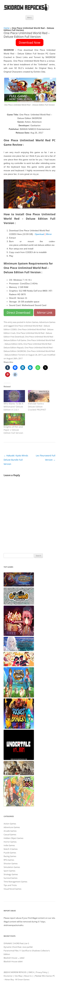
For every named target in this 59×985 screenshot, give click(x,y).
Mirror (49, 234)
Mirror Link (44, 313)
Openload (39, 234)
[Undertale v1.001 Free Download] (19, 759)
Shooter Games (11, 863)
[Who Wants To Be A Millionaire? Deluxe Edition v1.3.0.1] (14, 396)
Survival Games (10, 878)
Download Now (29, 42)
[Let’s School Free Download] (19, 805)
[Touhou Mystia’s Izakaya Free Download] (19, 635)
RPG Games (9, 859)
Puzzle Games (10, 852)
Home (7, 28)
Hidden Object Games (13, 838)
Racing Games (10, 856)
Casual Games (10, 834)
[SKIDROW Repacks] (26, 10)
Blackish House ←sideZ (14, 957)
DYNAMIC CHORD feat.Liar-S (16, 943)
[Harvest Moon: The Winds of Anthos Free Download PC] (19, 696)
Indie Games (9, 845)
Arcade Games (10, 831)
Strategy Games (11, 874)
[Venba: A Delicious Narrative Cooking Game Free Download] (19, 665)
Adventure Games (47, 322)
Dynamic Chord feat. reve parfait (18, 947)
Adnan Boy (9, 979)
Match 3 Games (11, 849)
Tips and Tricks (10, 885)
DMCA (31, 972)
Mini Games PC (48, 976)
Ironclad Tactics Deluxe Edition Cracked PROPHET (37, 406)
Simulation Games (12, 867)
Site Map (18, 976)
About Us (28, 976)
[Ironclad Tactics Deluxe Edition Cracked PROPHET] (38, 396)
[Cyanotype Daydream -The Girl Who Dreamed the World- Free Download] (19, 650)
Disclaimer (8, 976)
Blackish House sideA (13, 961)
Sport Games (9, 870)
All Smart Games (22, 979)
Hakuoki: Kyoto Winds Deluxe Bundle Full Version (16, 459)
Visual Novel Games (12, 888)
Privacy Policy (41, 972)
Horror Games (10, 841)
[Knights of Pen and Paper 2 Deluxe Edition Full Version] (14, 419)
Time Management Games (15, 881)
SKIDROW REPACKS (18, 972)
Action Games (32, 322)
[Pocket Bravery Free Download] (19, 728)
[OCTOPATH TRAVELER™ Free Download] (19, 774)
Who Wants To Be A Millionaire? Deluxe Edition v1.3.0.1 (13, 406)
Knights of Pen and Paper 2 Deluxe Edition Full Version (13, 429)
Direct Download (18, 313)
